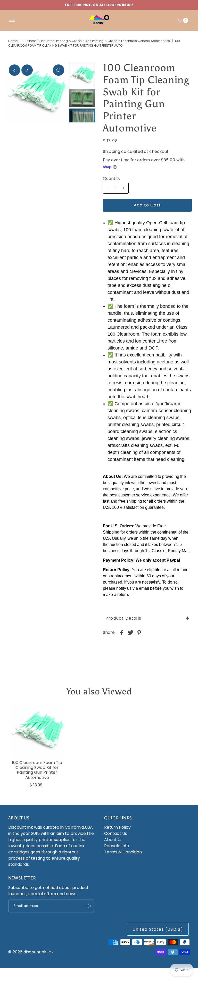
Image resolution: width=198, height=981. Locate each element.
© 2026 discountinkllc (29, 952)
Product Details (123, 618)
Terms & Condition (123, 852)
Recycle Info (116, 846)
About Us (113, 840)
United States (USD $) (158, 929)
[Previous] (14, 70)
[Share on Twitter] (130, 632)
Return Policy (117, 827)
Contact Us (115, 833)
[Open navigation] (12, 20)
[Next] (27, 70)
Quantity (111, 178)
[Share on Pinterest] (139, 632)
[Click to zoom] (58, 70)
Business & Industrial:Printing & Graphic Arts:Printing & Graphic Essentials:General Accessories (96, 41)
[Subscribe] (87, 906)
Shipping (111, 151)
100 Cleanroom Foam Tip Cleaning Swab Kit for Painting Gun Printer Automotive (37, 770)
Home (13, 41)
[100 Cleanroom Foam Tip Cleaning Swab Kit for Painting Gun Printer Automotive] (37, 730)
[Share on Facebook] (122, 632)
